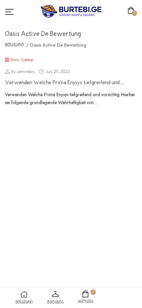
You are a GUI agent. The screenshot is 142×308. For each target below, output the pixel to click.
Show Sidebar (21, 60)
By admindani (22, 72)
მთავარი (14, 45)
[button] (132, 11)
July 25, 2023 (57, 72)
